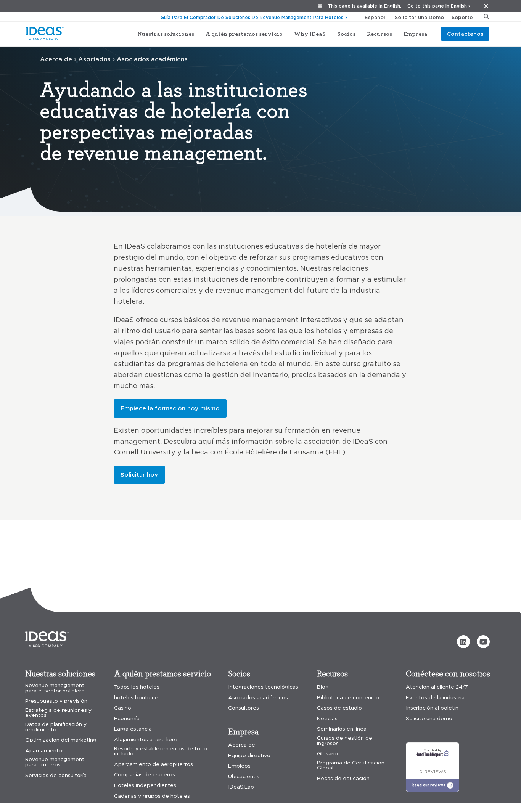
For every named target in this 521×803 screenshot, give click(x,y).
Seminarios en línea (342, 728)
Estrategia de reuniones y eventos (58, 713)
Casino (122, 707)
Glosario (327, 753)
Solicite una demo (429, 718)
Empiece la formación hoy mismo (170, 408)
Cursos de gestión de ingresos (344, 741)
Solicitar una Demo (419, 17)
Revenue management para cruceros (54, 762)
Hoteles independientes (145, 785)
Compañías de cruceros (144, 774)
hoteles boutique (136, 697)
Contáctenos (465, 34)
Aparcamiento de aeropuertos (153, 764)
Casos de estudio (339, 707)
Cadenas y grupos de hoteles (152, 795)
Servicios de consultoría (56, 775)
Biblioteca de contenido (348, 697)
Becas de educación (343, 778)
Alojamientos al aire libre (145, 739)
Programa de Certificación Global (350, 765)
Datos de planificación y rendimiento (56, 727)
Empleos (239, 765)
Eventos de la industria (435, 697)
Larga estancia (133, 728)
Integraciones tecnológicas (263, 686)
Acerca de (56, 59)
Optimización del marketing (60, 739)
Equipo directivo (249, 755)
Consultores (243, 707)
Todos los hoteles (136, 686)
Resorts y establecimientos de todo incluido (160, 751)
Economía (127, 718)
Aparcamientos (45, 750)
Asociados (94, 59)
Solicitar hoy (139, 474)
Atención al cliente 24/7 (437, 686)
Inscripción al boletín (432, 707)
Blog (323, 686)
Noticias (327, 718)
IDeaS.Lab (241, 786)
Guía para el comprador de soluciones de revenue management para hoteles (252, 17)
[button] (463, 641)
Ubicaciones (243, 776)
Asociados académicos (258, 697)
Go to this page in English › (438, 5)
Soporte (462, 17)
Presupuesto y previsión (56, 701)
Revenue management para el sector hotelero (55, 688)
